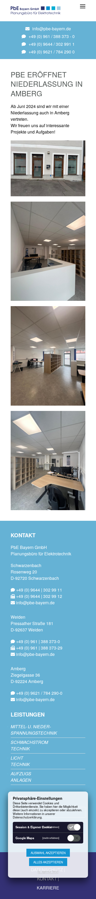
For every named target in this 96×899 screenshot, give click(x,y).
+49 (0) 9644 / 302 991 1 (52, 44)
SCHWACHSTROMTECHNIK (29, 745)
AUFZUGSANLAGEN (21, 777)
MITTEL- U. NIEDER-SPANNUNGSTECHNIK (34, 729)
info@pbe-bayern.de (51, 29)
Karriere (48, 888)
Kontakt (47, 879)
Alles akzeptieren (48, 862)
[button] (82, 6)
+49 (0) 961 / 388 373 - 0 (52, 36)
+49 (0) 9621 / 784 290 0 (52, 52)
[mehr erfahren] (50, 827)
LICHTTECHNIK (20, 761)
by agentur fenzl (48, 871)
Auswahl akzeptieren (48, 853)
